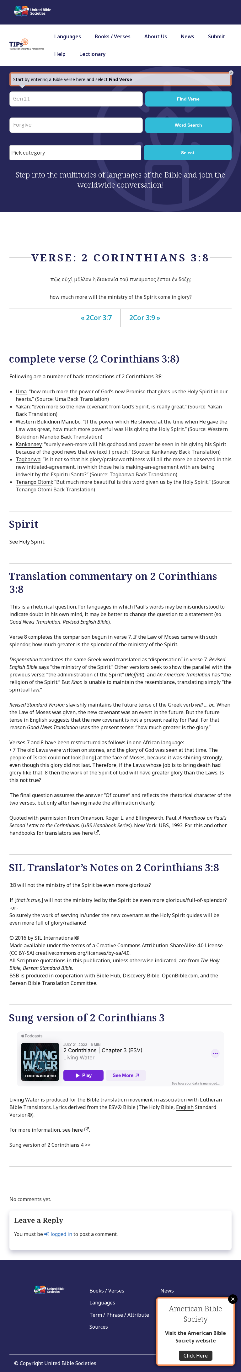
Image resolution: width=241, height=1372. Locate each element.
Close (233, 1299)
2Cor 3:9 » (144, 317)
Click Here (196, 1355)
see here (73, 1129)
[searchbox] (76, 153)
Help (60, 54)
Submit (216, 36)
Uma (21, 391)
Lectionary (92, 54)
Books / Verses (113, 36)
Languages (67, 36)
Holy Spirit (31, 541)
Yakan (23, 406)
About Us (155, 36)
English (185, 1107)
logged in (60, 1234)
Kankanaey (29, 444)
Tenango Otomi (34, 481)
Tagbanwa (28, 459)
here (88, 832)
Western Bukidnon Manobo (48, 421)
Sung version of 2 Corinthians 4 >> (49, 1144)
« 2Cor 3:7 (96, 317)
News (187, 36)
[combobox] (75, 152)
